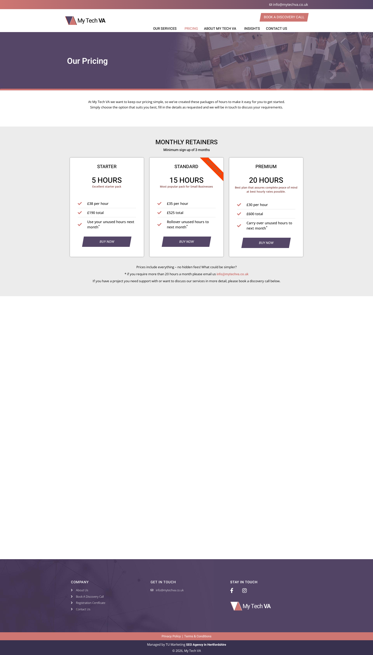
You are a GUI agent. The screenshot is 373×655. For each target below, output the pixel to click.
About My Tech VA (220, 28)
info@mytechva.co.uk (232, 274)
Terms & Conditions (197, 636)
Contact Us (276, 28)
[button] (166, 28)
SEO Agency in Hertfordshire (206, 644)
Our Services (165, 28)
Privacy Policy (171, 636)
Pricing (191, 28)
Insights (252, 28)
